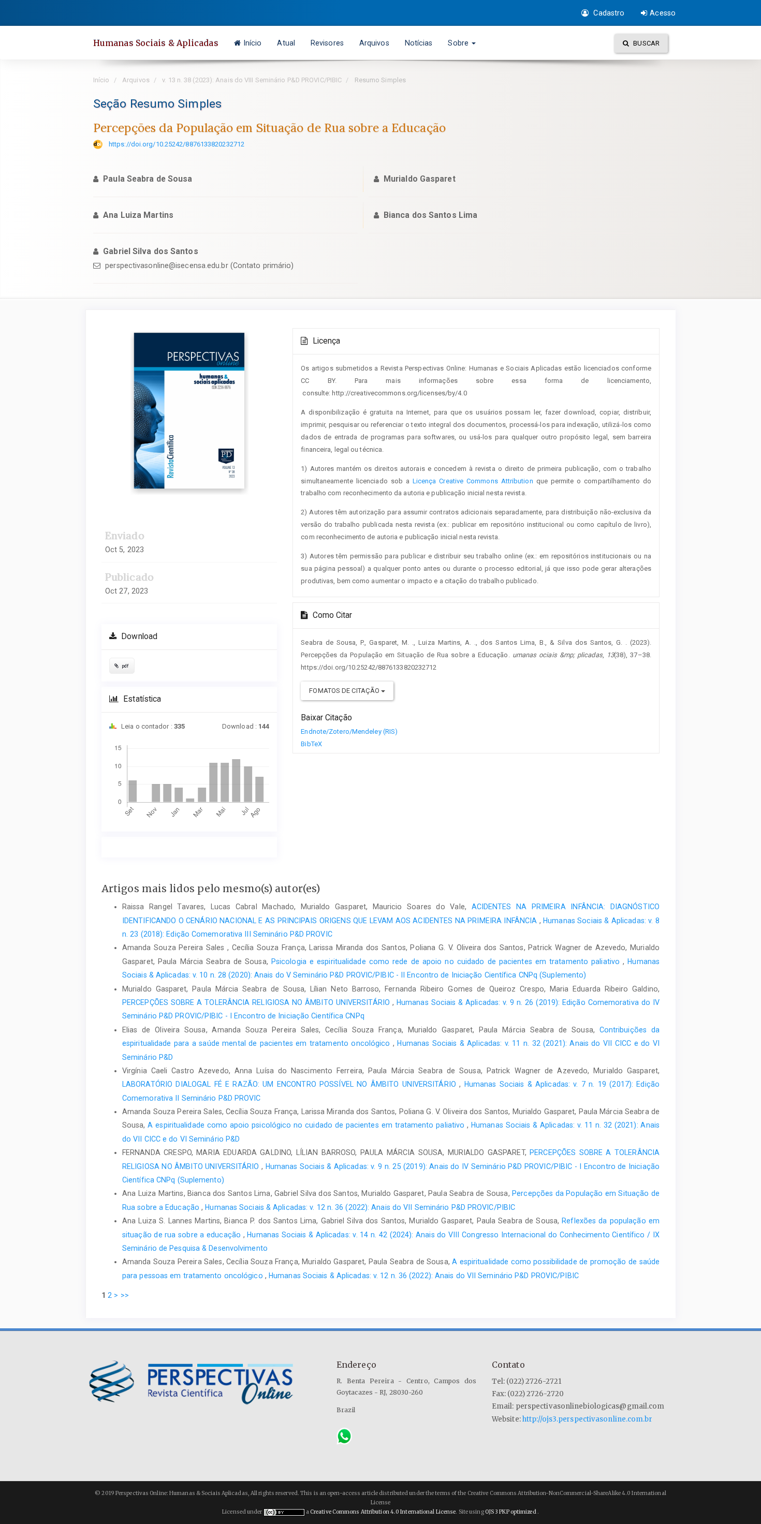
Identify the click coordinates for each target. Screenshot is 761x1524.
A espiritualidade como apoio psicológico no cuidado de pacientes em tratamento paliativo (307, 1125)
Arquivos (374, 43)
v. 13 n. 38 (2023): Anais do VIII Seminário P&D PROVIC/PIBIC (252, 80)
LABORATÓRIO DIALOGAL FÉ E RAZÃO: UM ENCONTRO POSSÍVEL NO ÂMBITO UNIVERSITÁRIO (290, 1084)
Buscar (646, 43)
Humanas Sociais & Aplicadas (155, 43)
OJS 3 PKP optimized (510, 1511)
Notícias (419, 43)
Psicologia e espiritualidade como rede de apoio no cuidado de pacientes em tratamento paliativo (447, 961)
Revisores (327, 43)
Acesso (663, 13)
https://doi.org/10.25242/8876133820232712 (176, 144)
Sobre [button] (459, 43)
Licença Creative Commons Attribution (473, 481)
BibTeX (311, 744)
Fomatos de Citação (345, 690)
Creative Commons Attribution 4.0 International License (383, 1511)
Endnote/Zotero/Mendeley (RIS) (349, 731)
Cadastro (607, 13)
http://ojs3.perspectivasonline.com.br (587, 1419)
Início (252, 43)
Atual (286, 43)
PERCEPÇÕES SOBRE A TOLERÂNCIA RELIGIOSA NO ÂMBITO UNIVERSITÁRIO (257, 1002)
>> (125, 1295)
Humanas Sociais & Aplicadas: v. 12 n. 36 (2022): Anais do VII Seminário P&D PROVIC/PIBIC (360, 1207)
